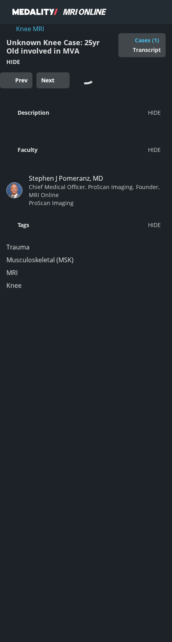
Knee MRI (30, 28)
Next (47, 80)
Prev (21, 80)
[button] (83, 112)
